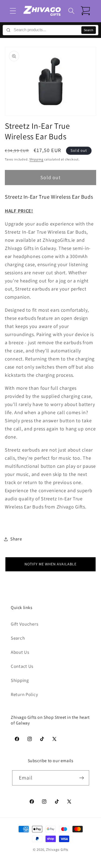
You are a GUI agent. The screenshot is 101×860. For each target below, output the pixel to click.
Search (88, 30)
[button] (13, 11)
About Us (20, 652)
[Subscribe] (82, 777)
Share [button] (16, 539)
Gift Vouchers (24, 624)
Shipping (36, 159)
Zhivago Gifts (57, 849)
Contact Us (22, 666)
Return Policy (24, 694)
